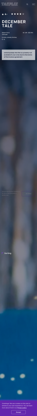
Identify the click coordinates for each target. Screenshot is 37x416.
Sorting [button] (7, 253)
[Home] (9, 4)
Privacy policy (22, 408)
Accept (18, 412)
